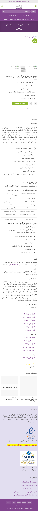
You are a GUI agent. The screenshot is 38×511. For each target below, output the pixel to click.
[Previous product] (17, 28)
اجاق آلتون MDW (29, 337)
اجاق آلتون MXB (30, 330)
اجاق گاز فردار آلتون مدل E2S (10, 399)
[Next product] (20, 28)
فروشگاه (20, 24)
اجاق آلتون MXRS (29, 320)
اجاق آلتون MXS (30, 327)
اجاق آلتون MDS (29, 340)
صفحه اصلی (29, 24)
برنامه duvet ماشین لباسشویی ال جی (25, 495)
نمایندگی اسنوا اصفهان (30, 488)
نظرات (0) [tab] (34, 123)
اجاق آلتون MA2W (29, 314)
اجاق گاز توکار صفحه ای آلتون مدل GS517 (28, 400)
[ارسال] (4, 11)
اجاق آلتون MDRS (29, 350)
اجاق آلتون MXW (29, 323)
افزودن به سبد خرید (20, 103)
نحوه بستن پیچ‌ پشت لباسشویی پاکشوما (25, 492)
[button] (35, 6)
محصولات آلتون (10, 24)
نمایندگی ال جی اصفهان (29, 482)
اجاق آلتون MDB (30, 344)
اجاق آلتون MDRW (29, 347)
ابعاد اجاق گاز (13, 264)
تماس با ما (21, 505)
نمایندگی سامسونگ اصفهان (28, 485)
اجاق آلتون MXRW (29, 317)
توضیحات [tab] (34, 119)
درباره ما (16, 505)
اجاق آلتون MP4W (29, 358)
